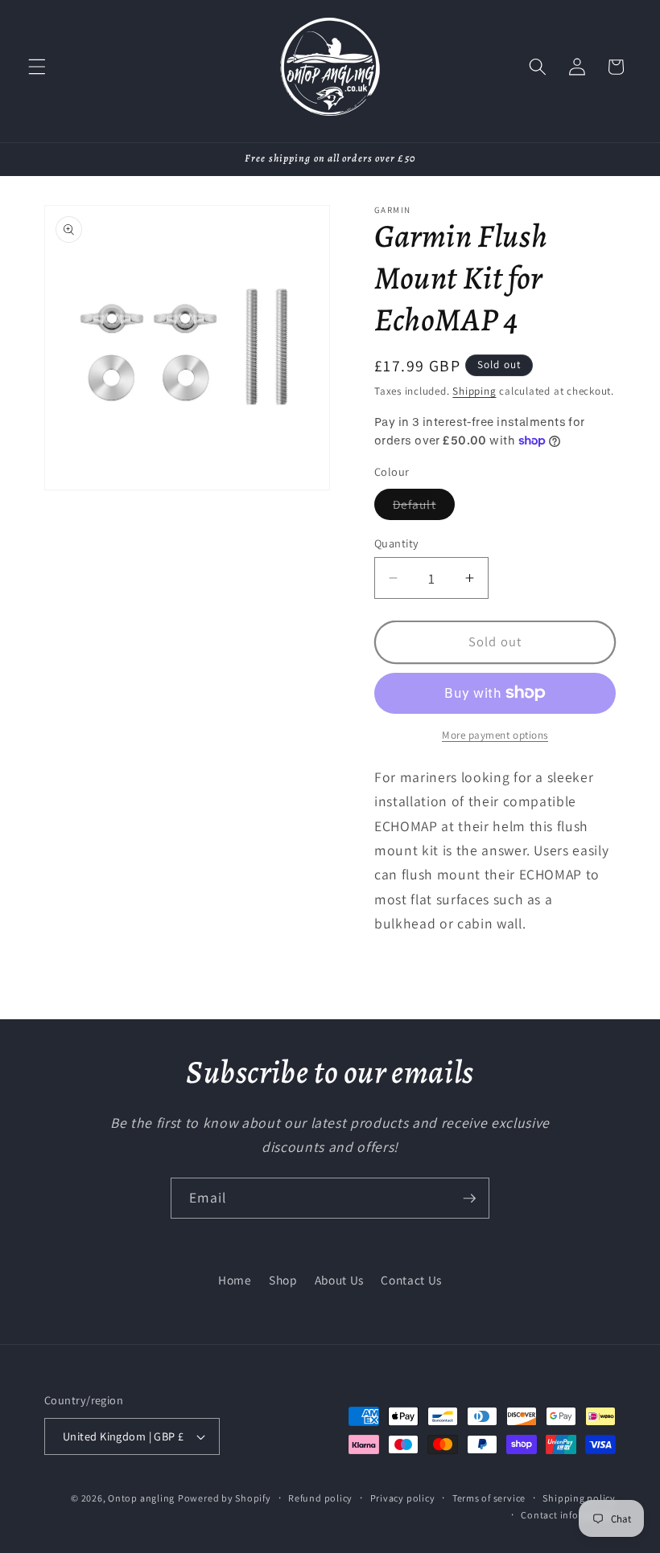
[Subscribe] (469, 1198)
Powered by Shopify (224, 1498)
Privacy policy (402, 1498)
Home (235, 1280)
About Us (339, 1280)
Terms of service (489, 1498)
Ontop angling (141, 1498)
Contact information (568, 1515)
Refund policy (320, 1498)
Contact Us (411, 1280)
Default (424, 507)
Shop (283, 1280)
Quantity (396, 543)
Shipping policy (579, 1498)
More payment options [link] (495, 735)
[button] (37, 66)
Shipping (474, 391)
